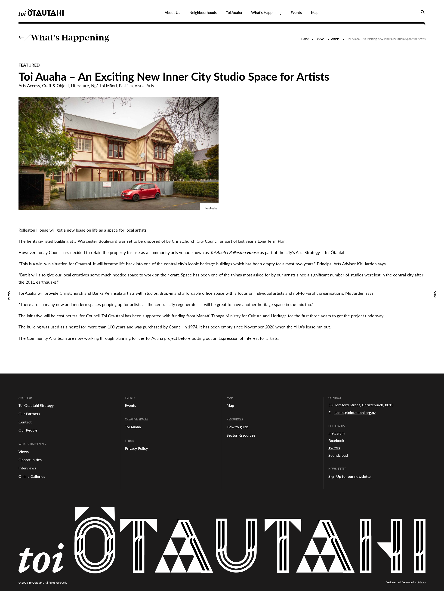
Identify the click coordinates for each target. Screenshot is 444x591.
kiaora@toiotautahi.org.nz (355, 412)
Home (305, 39)
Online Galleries (31, 476)
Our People (27, 430)
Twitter (334, 448)
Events (130, 405)
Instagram (336, 433)
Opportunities (30, 459)
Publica (421, 582)
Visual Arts (144, 85)
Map (230, 405)
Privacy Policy (136, 448)
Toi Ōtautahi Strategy (36, 405)
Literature (80, 85)
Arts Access (29, 85)
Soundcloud (338, 455)
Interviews (27, 468)
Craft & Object (55, 85)
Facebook (336, 440)
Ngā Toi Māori (104, 85)
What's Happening (70, 38)
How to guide (238, 427)
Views (320, 39)
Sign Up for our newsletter (350, 476)
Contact (25, 422)
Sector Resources (241, 435)
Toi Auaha (133, 427)
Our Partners (29, 413)
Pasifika (126, 85)
